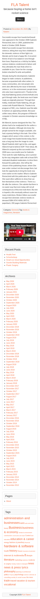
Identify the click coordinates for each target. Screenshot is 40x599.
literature (16, 212)
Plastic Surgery (12, 265)
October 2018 (11, 359)
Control (27, 535)
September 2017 (12, 394)
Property (11, 574)
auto (22, 523)
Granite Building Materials (16, 263)
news (31, 563)
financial (27, 542)
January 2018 (11, 383)
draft (32, 535)
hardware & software (19, 546)
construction (8, 535)
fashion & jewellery (16, 542)
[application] (20, 232)
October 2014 (11, 482)
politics (6, 575)
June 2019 (10, 343)
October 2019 (11, 332)
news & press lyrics (16, 567)
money (14, 564)
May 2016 (10, 437)
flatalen (6, 32)
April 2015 (10, 466)
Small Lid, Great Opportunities (18, 260)
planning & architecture (23, 572)
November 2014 (12, 480)
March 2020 (11, 319)
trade (7, 580)
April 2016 (10, 440)
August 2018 (11, 364)
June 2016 (10, 434)
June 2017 (10, 402)
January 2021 (11, 292)
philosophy (10, 571)
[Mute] (29, 239)
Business (15, 527)
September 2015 (12, 453)
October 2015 (11, 450)
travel (13, 580)
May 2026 (10, 281)
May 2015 (10, 464)
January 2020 (11, 324)
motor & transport (22, 564)
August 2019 (11, 338)
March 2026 (11, 287)
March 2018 (11, 378)
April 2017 (10, 407)
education (7, 539)
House (20, 551)
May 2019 (10, 346)
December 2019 (12, 327)
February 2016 (12, 442)
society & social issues (18, 577)
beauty (6, 528)
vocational (10, 584)
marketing (18, 560)
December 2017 (12, 386)
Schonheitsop (11, 257)
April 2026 (10, 284)
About (8, 501)
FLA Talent (20, 4)
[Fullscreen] (33, 239)
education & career (22, 539)
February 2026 (12, 289)
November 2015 (12, 448)
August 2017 (11, 397)
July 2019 (10, 340)
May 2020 (10, 313)
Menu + (20, 19)
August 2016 (11, 429)
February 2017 (12, 413)
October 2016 (11, 423)
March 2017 (11, 410)
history (13, 550)
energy (6, 542)
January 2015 (11, 474)
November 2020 (12, 297)
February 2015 (12, 472)
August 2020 (11, 305)
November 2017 (12, 389)
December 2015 (12, 445)
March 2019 (11, 351)
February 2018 (12, 380)
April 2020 (10, 316)
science (26, 575)
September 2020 (12, 303)
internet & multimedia (14, 555)
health (6, 551)
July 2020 (10, 308)
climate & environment (25, 532)
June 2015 (10, 461)
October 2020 (11, 300)
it (25, 555)
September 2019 (12, 335)
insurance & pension (29, 551)
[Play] (7, 239)
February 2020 (12, 321)
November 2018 (12, 356)
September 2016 (12, 426)
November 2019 (12, 330)
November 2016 (12, 421)
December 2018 (12, 354)
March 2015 (11, 469)
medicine (25, 560)
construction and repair (18, 535)
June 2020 (10, 311)
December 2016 (12, 418)
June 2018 (10, 370)
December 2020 (12, 295)
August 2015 (11, 456)
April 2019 (10, 348)
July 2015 (10, 458)
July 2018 (10, 367)
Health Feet (10, 255)
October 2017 (11, 391)
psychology (19, 575)
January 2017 (11, 415)
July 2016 (10, 431)
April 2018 (10, 375)
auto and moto (29, 523)
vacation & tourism (26, 580)
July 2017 (10, 399)
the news (29, 577)
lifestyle (29, 556)
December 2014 (12, 477)
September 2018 (12, 362)
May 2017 (10, 405)
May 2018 (10, 372)
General (15, 210)
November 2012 (12, 485)
